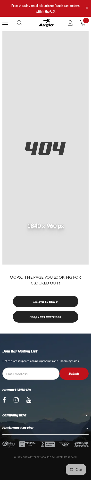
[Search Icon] (19, 23)
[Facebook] (4, 400)
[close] (86, 8)
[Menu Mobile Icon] (5, 23)
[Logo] (46, 22)
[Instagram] (16, 400)
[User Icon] (70, 23)
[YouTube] (29, 400)
